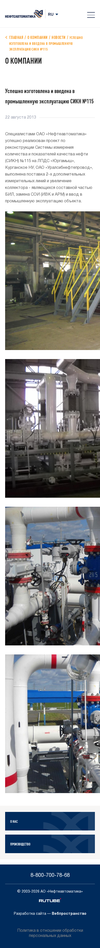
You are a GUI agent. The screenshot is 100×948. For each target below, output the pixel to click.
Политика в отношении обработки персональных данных (50, 933)
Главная (16, 37)
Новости (58, 37)
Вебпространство (69, 914)
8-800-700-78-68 (50, 875)
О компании (37, 37)
